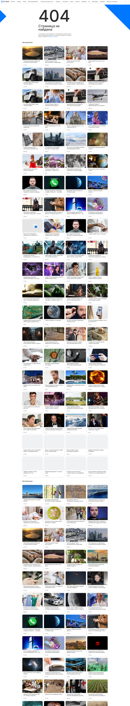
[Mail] (2, 1)
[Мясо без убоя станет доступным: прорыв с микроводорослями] (76, 445)
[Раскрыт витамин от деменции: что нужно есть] (76, 316)
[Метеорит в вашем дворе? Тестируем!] (54, 359)
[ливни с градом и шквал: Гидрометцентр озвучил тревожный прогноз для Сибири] (97, 272)
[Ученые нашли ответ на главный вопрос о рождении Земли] (32, 445)
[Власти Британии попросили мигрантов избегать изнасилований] (97, 646)
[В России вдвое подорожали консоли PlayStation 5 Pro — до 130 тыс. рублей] (76, 207)
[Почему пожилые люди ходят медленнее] (32, 121)
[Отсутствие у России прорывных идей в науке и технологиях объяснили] (76, 251)
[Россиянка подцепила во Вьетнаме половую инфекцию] (54, 581)
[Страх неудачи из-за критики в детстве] (32, 402)
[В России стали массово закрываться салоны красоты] (32, 603)
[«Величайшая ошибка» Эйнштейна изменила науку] (76, 359)
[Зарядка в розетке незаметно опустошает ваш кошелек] (97, 78)
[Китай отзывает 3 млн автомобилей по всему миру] (54, 56)
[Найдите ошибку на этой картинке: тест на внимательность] (32, 467)
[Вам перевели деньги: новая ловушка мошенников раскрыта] (32, 668)
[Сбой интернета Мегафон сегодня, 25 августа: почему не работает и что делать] (97, 359)
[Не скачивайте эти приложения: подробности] (32, 359)
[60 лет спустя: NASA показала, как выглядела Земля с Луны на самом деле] (76, 689)
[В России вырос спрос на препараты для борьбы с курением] (54, 99)
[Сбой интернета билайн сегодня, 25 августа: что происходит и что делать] (97, 467)
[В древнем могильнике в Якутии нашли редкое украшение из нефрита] (32, 316)
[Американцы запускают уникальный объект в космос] (32, 272)
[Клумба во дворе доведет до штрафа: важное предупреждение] (76, 646)
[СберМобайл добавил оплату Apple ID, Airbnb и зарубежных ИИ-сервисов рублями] (97, 488)
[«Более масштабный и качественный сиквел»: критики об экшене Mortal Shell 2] (32, 337)
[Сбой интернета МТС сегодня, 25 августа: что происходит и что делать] (54, 207)
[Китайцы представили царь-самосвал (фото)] (32, 78)
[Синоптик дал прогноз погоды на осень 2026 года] (76, 603)
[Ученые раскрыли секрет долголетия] (76, 56)
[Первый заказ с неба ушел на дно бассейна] (76, 380)
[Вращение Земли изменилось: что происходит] (76, 186)
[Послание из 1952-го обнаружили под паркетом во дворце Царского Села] (76, 581)
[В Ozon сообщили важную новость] (97, 186)
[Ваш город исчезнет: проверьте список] (97, 164)
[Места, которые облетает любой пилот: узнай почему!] (54, 445)
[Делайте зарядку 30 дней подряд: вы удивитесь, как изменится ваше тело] (97, 532)
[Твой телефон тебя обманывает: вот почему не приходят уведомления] (32, 424)
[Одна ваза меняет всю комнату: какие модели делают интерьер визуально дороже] (54, 488)
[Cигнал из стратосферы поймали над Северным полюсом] (76, 143)
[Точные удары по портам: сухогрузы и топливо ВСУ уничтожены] (76, 488)
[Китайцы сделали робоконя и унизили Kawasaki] (97, 553)
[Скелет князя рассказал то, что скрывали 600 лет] (76, 121)
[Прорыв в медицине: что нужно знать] (54, 467)
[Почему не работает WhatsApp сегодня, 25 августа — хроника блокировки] (54, 186)
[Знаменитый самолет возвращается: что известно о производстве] (32, 251)
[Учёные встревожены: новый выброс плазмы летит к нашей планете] (97, 380)
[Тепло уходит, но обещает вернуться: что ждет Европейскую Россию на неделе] (32, 510)
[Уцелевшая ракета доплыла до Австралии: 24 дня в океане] (97, 581)
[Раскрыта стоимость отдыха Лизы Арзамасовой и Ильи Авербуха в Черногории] (76, 337)
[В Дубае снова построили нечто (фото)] (32, 380)
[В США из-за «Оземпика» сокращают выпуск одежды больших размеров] (32, 689)
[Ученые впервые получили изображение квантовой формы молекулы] (32, 532)
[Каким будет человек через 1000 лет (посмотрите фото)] (54, 251)
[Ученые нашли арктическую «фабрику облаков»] (76, 424)
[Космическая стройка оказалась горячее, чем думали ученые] (76, 532)
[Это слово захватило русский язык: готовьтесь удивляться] (32, 294)
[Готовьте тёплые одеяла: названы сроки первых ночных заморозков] (97, 294)
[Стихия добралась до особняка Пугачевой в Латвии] (97, 121)
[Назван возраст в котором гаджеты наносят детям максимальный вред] (54, 402)
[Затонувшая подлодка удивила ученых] (97, 143)
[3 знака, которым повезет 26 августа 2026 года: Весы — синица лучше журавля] (76, 294)
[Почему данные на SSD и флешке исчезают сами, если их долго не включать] (76, 510)
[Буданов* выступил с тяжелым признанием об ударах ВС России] (97, 603)
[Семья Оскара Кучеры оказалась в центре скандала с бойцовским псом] (54, 424)
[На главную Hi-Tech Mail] (6, 1)
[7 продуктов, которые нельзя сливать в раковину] (97, 337)
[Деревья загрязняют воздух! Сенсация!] (97, 445)
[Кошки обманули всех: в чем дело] (54, 121)
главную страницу (53, 36)
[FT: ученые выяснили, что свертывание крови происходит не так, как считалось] (97, 689)
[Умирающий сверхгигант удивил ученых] (32, 581)
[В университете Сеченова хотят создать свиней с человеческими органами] (76, 78)
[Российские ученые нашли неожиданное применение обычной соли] (97, 207)
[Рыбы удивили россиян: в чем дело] (97, 56)
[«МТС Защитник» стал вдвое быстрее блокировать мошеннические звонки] (76, 553)
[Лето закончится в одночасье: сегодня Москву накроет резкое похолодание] (54, 78)
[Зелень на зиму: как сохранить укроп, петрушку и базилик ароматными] (54, 510)
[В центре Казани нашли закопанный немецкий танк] (32, 143)
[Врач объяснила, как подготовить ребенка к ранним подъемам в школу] (54, 553)
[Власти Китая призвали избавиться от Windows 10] (32, 229)
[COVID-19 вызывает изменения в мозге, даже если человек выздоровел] (76, 272)
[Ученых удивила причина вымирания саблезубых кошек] (76, 402)
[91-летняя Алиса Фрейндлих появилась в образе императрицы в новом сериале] (97, 424)
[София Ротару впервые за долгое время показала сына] (54, 272)
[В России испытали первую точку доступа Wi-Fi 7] (97, 316)
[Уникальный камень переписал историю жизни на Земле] (32, 56)
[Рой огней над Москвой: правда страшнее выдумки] (76, 668)
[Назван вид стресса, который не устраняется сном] (54, 668)
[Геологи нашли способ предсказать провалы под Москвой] (54, 337)
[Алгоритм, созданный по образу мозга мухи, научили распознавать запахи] (32, 488)
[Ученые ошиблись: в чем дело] (54, 316)
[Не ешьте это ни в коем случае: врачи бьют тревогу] (54, 603)
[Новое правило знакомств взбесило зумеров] (32, 164)
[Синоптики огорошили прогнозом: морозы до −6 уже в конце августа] (32, 207)
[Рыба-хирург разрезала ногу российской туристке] (54, 532)
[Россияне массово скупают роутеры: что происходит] (54, 143)
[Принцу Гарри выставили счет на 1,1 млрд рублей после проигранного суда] (54, 380)
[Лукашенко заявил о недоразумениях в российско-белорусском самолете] (97, 99)
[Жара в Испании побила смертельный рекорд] (32, 553)
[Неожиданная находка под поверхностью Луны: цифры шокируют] (76, 164)
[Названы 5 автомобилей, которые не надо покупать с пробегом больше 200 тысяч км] (54, 689)
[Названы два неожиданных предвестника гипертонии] (54, 229)
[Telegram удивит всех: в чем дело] (97, 229)
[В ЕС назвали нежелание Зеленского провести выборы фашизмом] (32, 186)
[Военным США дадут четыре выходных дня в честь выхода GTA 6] (97, 402)
